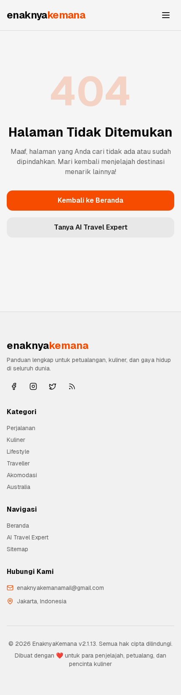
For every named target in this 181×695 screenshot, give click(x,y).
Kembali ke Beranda (90, 200)
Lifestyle (18, 451)
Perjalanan (21, 428)
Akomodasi (22, 475)
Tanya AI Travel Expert (91, 227)
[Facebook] (14, 386)
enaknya (46, 14)
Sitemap (17, 549)
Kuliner (16, 440)
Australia (18, 487)
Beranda (18, 525)
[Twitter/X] (52, 386)
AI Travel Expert (27, 537)
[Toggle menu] (165, 15)
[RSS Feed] (72, 386)
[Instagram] (33, 386)
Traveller (18, 463)
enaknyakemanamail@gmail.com (60, 588)
